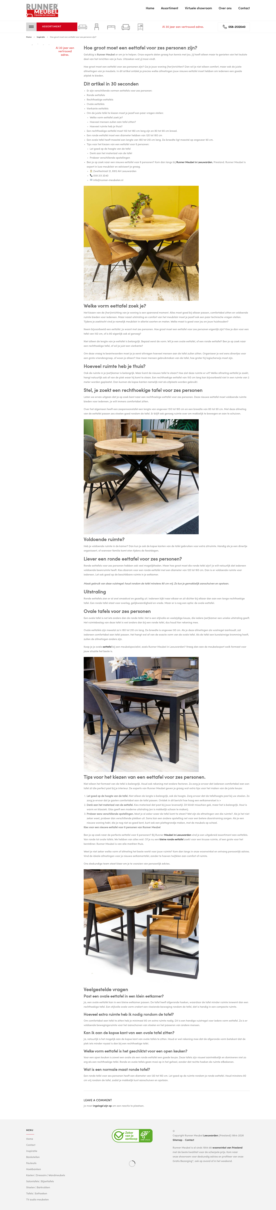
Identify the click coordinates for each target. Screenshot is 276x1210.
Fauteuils (31, 1163)
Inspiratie (31, 1151)
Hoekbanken (33, 1169)
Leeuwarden (210, 1135)
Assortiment (169, 8)
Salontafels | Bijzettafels (40, 1181)
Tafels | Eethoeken (36, 1193)
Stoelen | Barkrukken (38, 1187)
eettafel (107, 647)
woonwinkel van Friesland (227, 1148)
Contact (244, 8)
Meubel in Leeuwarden (177, 835)
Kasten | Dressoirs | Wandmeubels (45, 1175)
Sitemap (177, 1140)
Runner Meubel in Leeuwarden (194, 162)
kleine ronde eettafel (172, 839)
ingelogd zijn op (102, 1106)
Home (150, 8)
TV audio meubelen (37, 1200)
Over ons (225, 8)
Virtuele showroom (198, 8)
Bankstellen (33, 1157)
